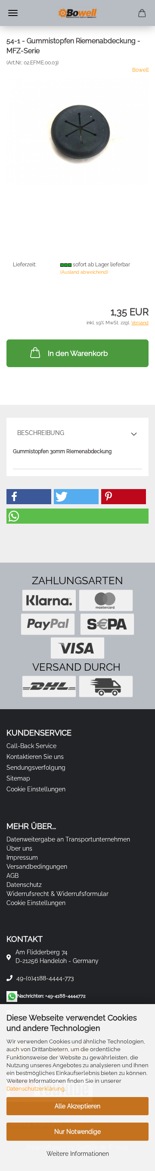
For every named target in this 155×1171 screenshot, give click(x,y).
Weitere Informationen (77, 1153)
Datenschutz (24, 884)
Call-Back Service (31, 745)
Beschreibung (40, 432)
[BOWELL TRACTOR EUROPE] (77, 13)
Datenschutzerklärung (35, 1088)
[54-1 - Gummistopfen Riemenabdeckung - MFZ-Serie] (77, 131)
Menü (13, 13)
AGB (12, 875)
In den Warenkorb (78, 353)
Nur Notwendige (77, 1131)
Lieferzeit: (24, 265)
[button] (28, 496)
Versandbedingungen (36, 866)
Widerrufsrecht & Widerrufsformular (57, 893)
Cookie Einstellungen (35, 789)
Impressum (22, 857)
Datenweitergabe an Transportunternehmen (68, 839)
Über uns (19, 848)
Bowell (140, 70)
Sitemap (18, 778)
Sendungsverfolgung (35, 767)
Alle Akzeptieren (77, 1106)
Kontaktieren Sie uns (35, 756)
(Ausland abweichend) (84, 272)
